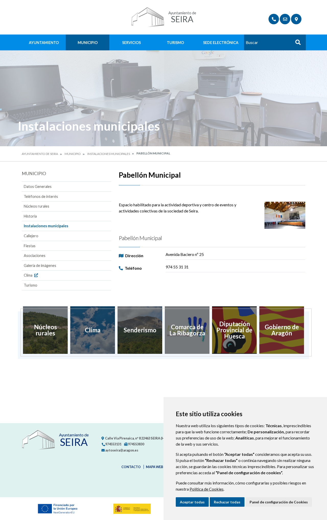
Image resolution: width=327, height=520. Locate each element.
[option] (45, 330)
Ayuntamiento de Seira (40, 154)
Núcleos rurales (36, 206)
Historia (30, 216)
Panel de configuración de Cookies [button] (279, 502)
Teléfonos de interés (41, 196)
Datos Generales (38, 186)
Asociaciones (34, 255)
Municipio (88, 42)
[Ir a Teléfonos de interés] (273, 19)
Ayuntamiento (44, 42)
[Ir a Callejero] (296, 19)
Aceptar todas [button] (192, 502)
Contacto (131, 467)
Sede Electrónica (220, 42)
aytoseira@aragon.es (121, 450)
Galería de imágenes (40, 265)
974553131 (113, 444)
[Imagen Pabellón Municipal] (284, 215)
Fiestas (30, 246)
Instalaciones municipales (108, 154)
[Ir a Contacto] (285, 19)
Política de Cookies (207, 489)
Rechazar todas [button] (227, 502)
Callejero (31, 236)
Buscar (296, 43)
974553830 (135, 444)
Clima (28, 275)
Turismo (175, 42)
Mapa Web (154, 467)
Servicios (131, 42)
